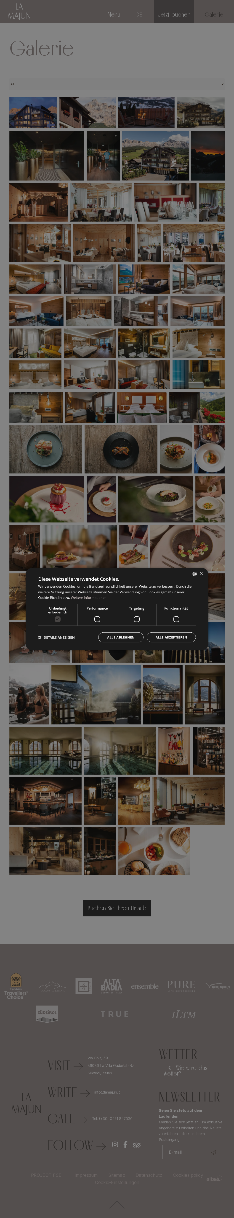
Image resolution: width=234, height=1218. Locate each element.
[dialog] (117, 609)
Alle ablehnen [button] (120, 637)
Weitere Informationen (88, 597)
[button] (56, 637)
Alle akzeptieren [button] (171, 637)
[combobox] (194, 574)
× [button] (201, 573)
